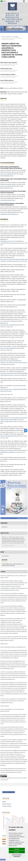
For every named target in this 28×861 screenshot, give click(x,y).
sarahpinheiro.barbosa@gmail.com (9, 214)
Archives (8, 36)
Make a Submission (8, 792)
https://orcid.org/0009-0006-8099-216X (7, 83)
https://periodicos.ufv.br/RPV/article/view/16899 (12, 325)
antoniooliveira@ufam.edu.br (7, 200)
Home (3, 36)
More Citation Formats (8, 545)
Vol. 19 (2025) (15, 36)
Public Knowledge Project (15, 626)
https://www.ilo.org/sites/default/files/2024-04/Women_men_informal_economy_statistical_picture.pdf (13, 362)
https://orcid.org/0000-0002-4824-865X (7, 71)
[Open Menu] (1, 29)
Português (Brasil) (6, 806)
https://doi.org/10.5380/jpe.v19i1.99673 (13, 88)
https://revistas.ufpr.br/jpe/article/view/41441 (11, 436)
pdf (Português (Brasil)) (9, 518)
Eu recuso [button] (16, 852)
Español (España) (6, 804)
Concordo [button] (16, 849)
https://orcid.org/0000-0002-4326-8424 (7, 77)
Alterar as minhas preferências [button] (16, 855)
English (4, 801)
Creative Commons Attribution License (13, 654)
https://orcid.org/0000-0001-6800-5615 (7, 65)
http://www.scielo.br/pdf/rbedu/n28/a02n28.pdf (12, 348)
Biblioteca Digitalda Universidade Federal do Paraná (12, 18)
